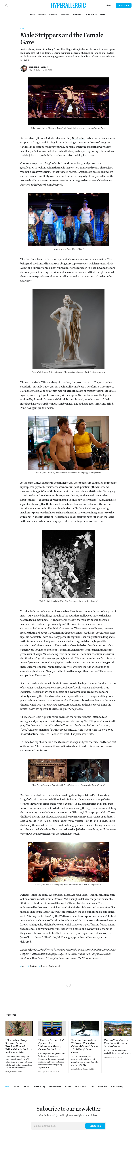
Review (33, 966)
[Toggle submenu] (106, 14)
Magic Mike (27, 949)
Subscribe (124, 5)
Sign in (109, 5)
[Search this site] (6, 5)
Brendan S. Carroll (38, 67)
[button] (102, 14)
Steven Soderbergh (50, 966)
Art (22, 28)
